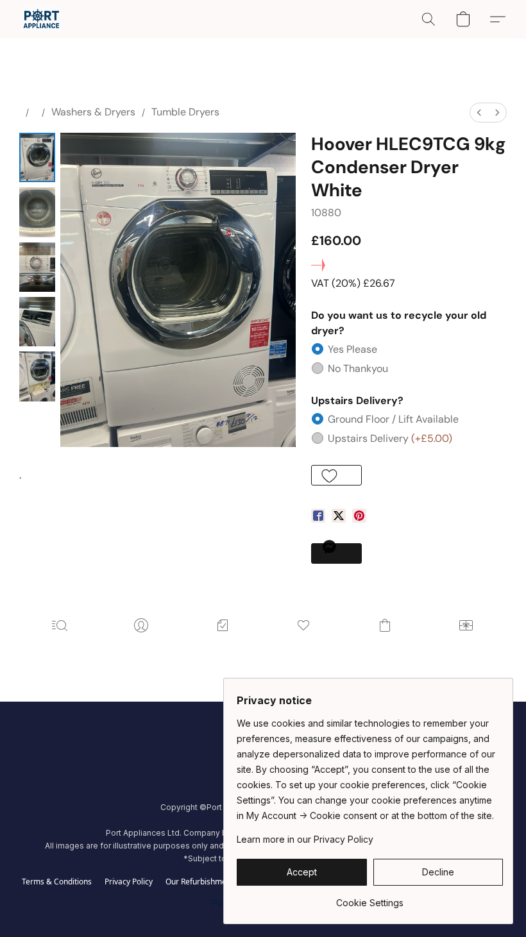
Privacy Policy (129, 882)
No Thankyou (358, 368)
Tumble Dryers (185, 112)
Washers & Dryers (93, 112)
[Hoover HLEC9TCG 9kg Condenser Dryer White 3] (37, 321)
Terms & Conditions (57, 882)
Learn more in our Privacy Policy (305, 839)
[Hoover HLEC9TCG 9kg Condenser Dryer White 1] (37, 212)
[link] (370, 898)
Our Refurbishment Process (214, 882)
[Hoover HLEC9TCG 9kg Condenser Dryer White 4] (37, 376)
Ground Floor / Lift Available (393, 419)
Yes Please (352, 349)
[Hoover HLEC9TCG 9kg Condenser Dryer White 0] (37, 157)
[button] (41, 19)
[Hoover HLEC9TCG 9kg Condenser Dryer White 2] (37, 267)
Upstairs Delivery (390, 438)
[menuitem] (479, 112)
